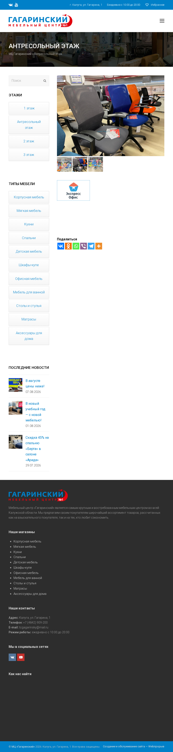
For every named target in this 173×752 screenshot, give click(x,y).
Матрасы (20, 588)
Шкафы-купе (23, 567)
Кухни (18, 552)
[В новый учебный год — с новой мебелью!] (15, 408)
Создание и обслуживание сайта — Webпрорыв (133, 746)
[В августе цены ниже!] (15, 385)
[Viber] (83, 246)
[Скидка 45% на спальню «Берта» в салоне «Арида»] (15, 442)
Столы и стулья (25, 583)
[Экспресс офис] (73, 198)
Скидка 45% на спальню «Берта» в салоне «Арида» (37, 449)
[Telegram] (91, 246)
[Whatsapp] (76, 246)
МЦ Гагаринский (20, 54)
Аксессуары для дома (30, 594)
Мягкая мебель (25, 547)
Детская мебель (26, 562)
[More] (98, 246)
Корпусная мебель (27, 541)
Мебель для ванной (28, 578)
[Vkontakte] (60, 246)
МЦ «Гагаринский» (23, 746)
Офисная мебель (26, 573)
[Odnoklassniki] (68, 246)
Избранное (157, 4)
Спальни (20, 557)
